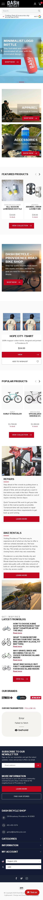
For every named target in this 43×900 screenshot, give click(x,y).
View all (20, 679)
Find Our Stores (21, 796)
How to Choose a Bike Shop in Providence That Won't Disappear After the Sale (26, 627)
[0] (40, 3)
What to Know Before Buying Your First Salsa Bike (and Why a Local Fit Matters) (26, 640)
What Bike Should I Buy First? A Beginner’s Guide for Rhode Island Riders (26, 666)
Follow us (30, 708)
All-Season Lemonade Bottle (12, 208)
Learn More (21, 519)
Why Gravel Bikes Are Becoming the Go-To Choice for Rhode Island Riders (26, 654)
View (20, 354)
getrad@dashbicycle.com (16, 832)
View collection (20, 226)
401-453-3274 (12, 825)
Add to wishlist (20, 361)
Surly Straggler (12, 414)
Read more (17, 633)
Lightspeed (8, 895)
